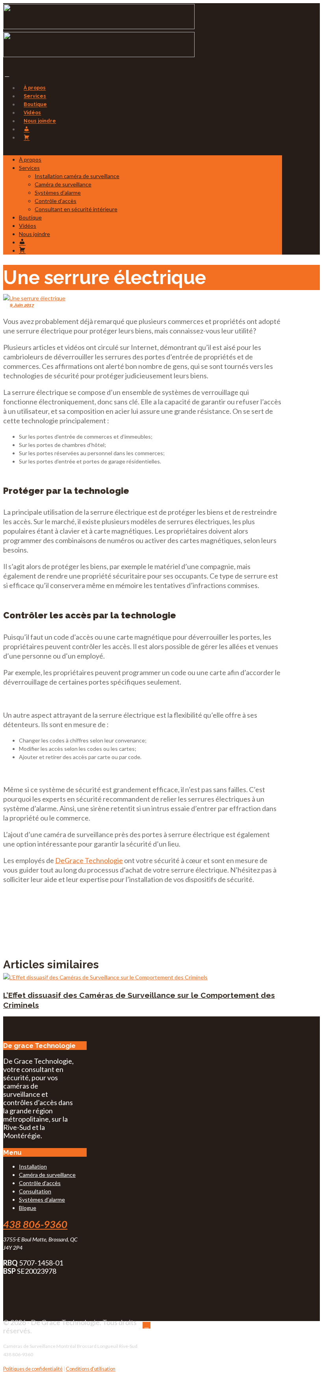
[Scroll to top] (146, 1325)
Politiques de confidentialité (33, 1369)
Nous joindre (40, 121)
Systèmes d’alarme (58, 192)
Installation (33, 1166)
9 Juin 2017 (22, 305)
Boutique (35, 105)
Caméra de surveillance (63, 184)
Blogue (27, 1207)
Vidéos (32, 113)
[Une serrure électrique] (34, 298)
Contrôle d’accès (55, 200)
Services (35, 96)
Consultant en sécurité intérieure (76, 209)
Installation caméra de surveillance (77, 176)
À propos (35, 88)
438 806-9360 (35, 1224)
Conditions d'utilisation (90, 1369)
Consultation (35, 1191)
